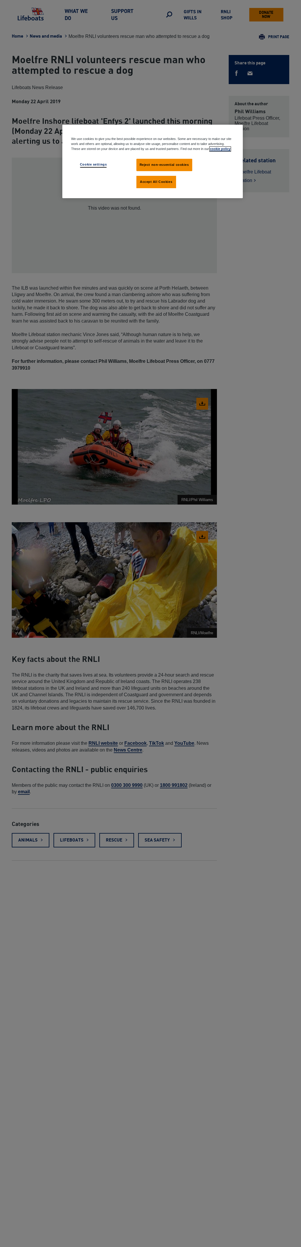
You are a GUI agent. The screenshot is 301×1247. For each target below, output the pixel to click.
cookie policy (220, 149)
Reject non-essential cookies (164, 164)
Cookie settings (93, 164)
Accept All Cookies (156, 181)
